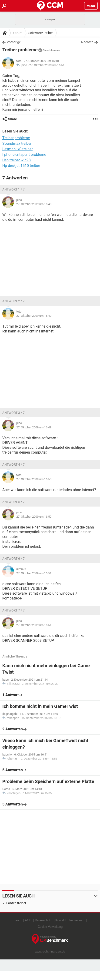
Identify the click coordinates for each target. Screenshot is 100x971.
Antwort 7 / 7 (13, 610)
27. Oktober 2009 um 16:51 (46, 65)
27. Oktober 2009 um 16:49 (33, 315)
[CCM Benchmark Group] (50, 939)
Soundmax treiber (16, 143)
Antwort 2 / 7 (13, 301)
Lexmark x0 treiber (17, 149)
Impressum (76, 920)
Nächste (87, 42)
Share (12, 119)
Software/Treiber (40, 33)
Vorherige (14, 42)
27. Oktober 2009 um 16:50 (33, 479)
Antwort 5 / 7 (13, 502)
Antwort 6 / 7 (13, 558)
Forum (17, 33)
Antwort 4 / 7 (13, 464)
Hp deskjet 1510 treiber (21, 165)
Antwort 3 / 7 (13, 413)
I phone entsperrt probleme (24, 154)
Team (17, 920)
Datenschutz (43, 920)
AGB (28, 920)
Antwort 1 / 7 (13, 189)
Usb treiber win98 (16, 160)
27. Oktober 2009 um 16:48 (33, 204)
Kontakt (60, 920)
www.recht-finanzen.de (50, 951)
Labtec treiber (16, 903)
